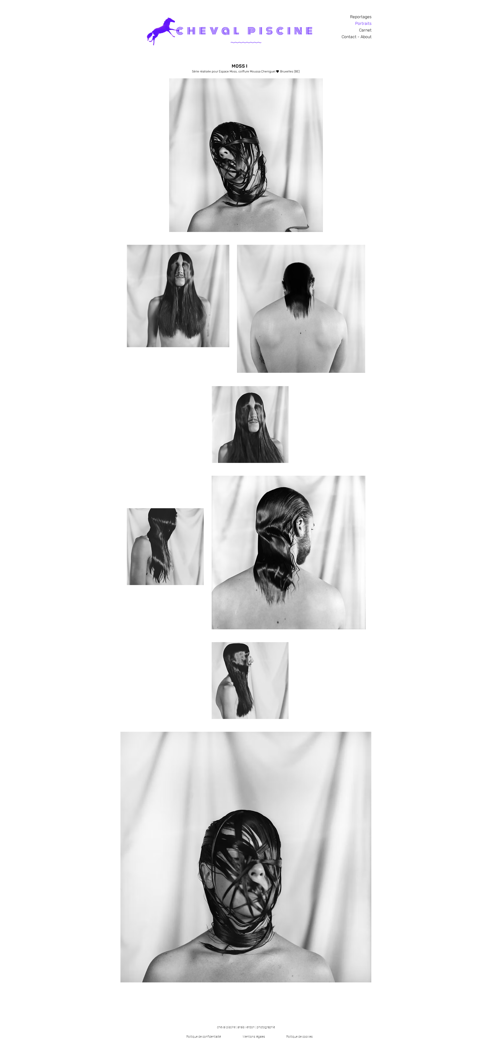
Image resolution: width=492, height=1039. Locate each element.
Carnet (365, 30)
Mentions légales (254, 1036)
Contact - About (357, 36)
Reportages (361, 16)
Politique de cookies (299, 1036)
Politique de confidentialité (203, 1036)
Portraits (363, 23)
